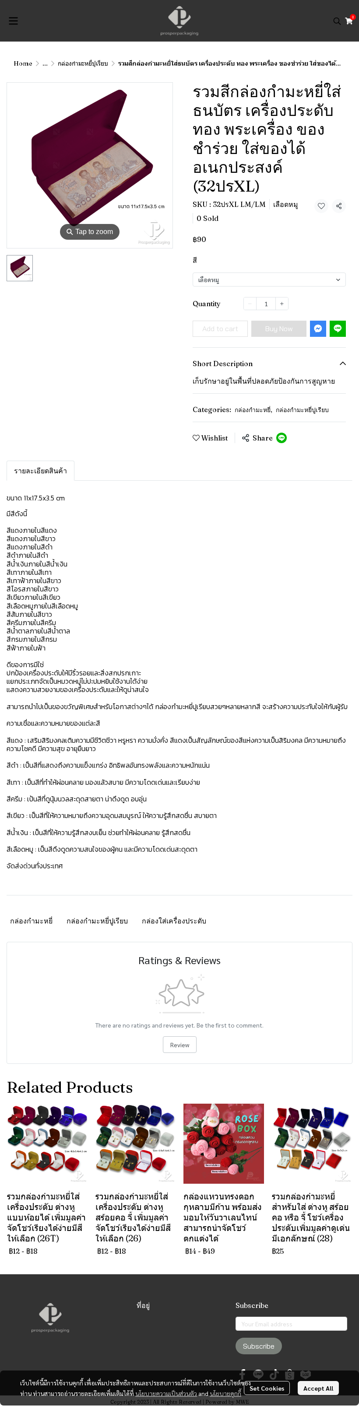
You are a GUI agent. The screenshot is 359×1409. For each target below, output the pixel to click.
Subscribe (259, 1346)
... (45, 63)
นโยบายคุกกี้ (225, 1393)
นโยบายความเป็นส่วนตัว (166, 1393)
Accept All (318, 1388)
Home (23, 63)
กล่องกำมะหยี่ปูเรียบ (83, 63)
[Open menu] (13, 21)
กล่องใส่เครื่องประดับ (174, 920)
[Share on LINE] (281, 438)
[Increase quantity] (282, 303)
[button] (337, 21)
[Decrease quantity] (250, 303)
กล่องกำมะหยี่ (253, 410)
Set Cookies (267, 1388)
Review (179, 1045)
